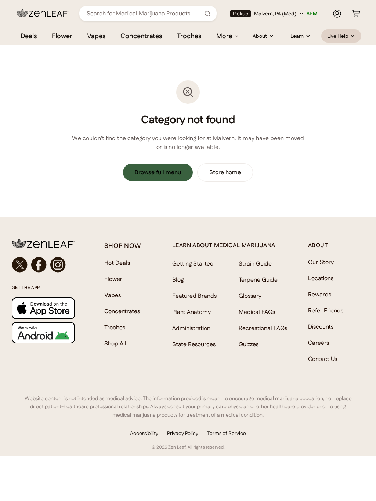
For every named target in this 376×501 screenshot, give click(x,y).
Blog (178, 279)
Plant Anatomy (191, 312)
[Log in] (337, 13)
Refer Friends (325, 310)
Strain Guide (255, 263)
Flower (62, 35)
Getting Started (193, 263)
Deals (29, 35)
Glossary (250, 296)
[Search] (207, 13)
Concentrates (141, 35)
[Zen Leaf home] (42, 13)
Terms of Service (226, 433)
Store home (225, 172)
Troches (189, 35)
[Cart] (355, 13)
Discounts (320, 326)
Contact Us (322, 359)
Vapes (96, 35)
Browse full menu (158, 172)
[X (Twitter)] (20, 265)
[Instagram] (58, 265)
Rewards (319, 294)
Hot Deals (117, 263)
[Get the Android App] (43, 332)
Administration (191, 328)
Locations (320, 278)
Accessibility (144, 433)
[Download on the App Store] (43, 308)
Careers (318, 343)
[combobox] (144, 13)
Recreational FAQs (263, 328)
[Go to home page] (43, 243)
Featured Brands (194, 296)
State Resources (194, 344)
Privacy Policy (182, 433)
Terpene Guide (258, 279)
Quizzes (248, 344)
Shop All (115, 343)
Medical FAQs (257, 312)
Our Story (321, 262)
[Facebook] (39, 265)
